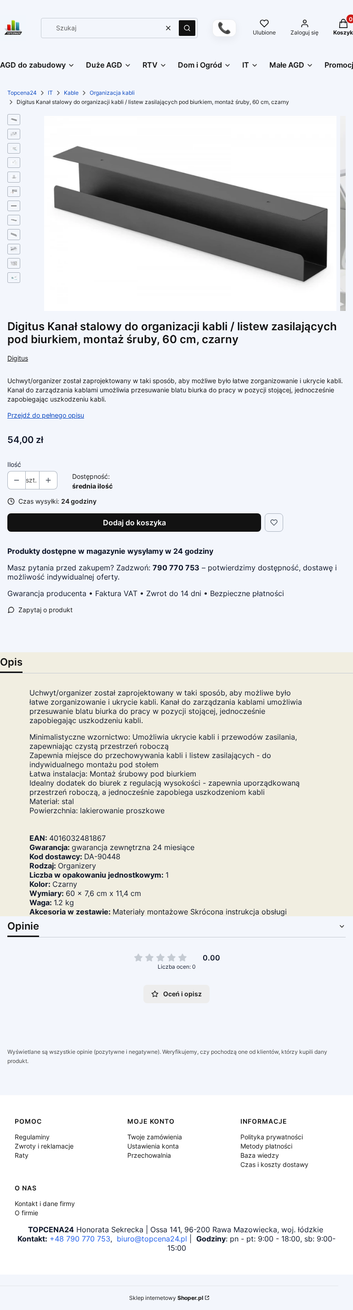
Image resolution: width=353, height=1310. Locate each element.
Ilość (14, 464)
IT (50, 92)
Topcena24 (22, 92)
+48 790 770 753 (80, 1238)
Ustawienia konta (153, 1146)
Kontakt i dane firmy (45, 1203)
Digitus (17, 358)
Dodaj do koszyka (134, 522)
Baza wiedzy (259, 1155)
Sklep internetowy (166, 1297)
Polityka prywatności (271, 1137)
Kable (71, 92)
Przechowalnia (149, 1155)
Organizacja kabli (112, 92)
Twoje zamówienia (154, 1137)
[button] (187, 28)
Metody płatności (266, 1146)
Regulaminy (32, 1137)
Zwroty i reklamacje (44, 1146)
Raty (21, 1155)
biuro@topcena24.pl (152, 1238)
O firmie (26, 1213)
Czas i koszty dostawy (274, 1164)
